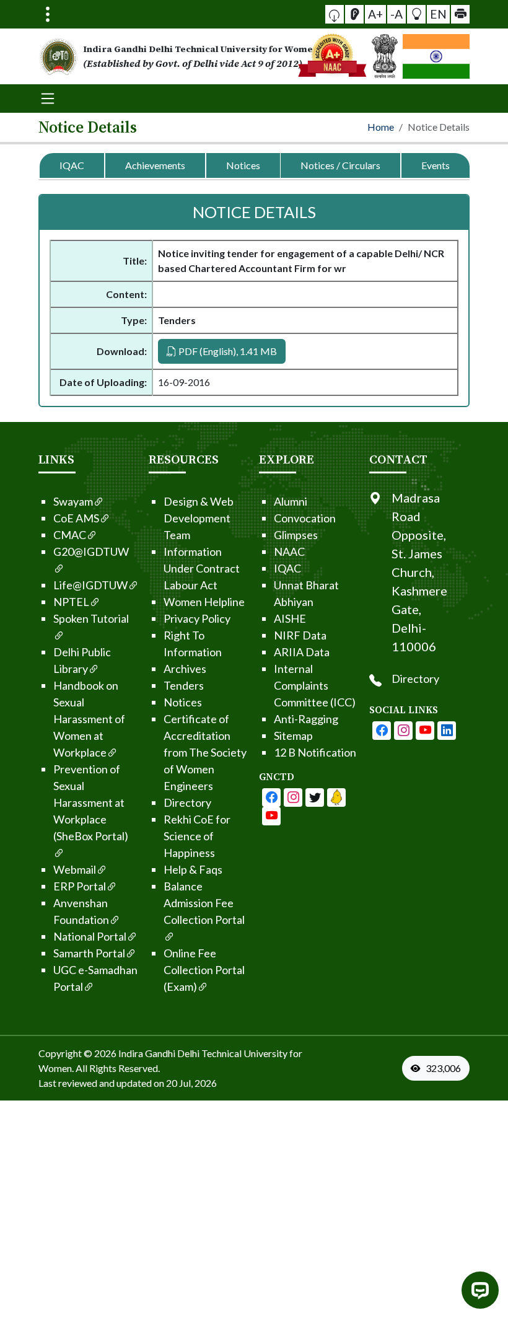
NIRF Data (300, 635)
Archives (185, 668)
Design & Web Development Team (199, 518)
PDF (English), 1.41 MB (227, 351)
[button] (334, 14)
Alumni (290, 501)
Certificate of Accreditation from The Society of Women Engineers (205, 752)
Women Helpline (204, 601)
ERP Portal (79, 886)
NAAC (289, 551)
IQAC (71, 165)
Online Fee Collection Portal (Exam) (204, 969)
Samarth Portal (89, 953)
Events (435, 165)
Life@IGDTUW (90, 585)
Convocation (305, 518)
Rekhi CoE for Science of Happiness (197, 835)
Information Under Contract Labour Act (202, 568)
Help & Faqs (193, 869)
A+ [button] (375, 14)
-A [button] (396, 14)
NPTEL (71, 601)
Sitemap (293, 735)
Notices (243, 165)
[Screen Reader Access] (354, 14)
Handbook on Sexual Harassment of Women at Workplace (89, 719)
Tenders (184, 685)
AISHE (290, 618)
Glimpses (296, 535)
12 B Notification (315, 752)
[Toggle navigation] (47, 14)
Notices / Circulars (340, 165)
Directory (187, 802)
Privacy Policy (197, 618)
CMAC (69, 535)
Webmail (74, 869)
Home (380, 127)
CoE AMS (76, 518)
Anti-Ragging (306, 719)
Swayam (73, 501)
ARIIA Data (302, 652)
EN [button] (438, 14)
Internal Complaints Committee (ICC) (315, 685)
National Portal (89, 936)
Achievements (155, 165)
